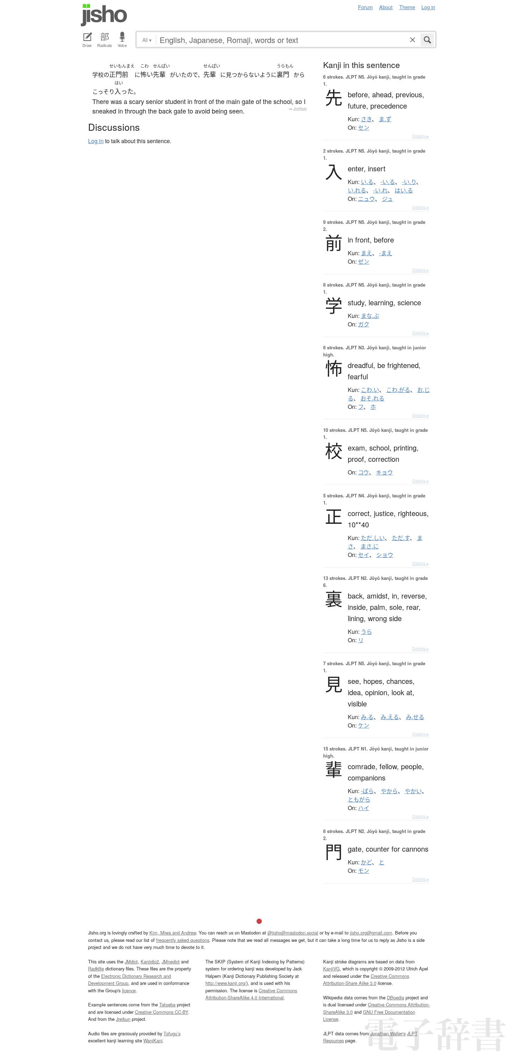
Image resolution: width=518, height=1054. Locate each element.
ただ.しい (373, 538)
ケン (363, 725)
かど (366, 862)
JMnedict (171, 961)
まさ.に (369, 546)
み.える (390, 717)
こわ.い (370, 390)
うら (366, 632)
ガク (363, 324)
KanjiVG (331, 968)
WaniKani (152, 1040)
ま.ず (385, 119)
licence (129, 990)
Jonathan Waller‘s (388, 1033)
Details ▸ (420, 136)
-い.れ (380, 190)
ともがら (359, 799)
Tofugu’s (172, 1033)
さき (366, 119)
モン (363, 871)
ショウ (384, 555)
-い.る (388, 182)
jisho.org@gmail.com (371, 932)
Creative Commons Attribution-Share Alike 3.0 (366, 979)
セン (363, 127)
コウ (363, 472)
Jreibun (300, 108)
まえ (366, 253)
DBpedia (395, 997)
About (386, 7)
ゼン (363, 261)
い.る (367, 182)
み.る (367, 717)
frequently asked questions (182, 940)
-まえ (385, 253)
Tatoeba (167, 1004)
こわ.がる (398, 390)
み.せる (415, 717)
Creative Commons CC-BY (161, 1012)
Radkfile (96, 968)
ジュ (387, 199)
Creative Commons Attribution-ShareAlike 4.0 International (251, 994)
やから (389, 791)
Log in (428, 7)
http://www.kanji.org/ (225, 983)
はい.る (404, 190)
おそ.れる (372, 398)
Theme (407, 7)
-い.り (409, 182)
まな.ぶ (370, 316)
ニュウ (366, 199)
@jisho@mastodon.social (292, 932)
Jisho (104, 15)
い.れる (357, 190)
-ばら (367, 791)
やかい (413, 791)
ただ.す (401, 538)
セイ (363, 555)
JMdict (131, 961)
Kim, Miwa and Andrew (172, 932)
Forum (365, 7)
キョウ (384, 472)
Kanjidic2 (150, 961)
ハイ (363, 808)
